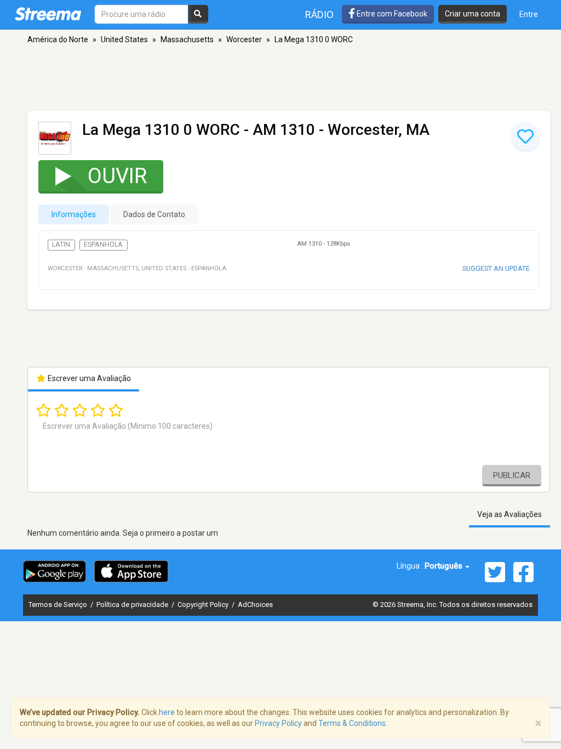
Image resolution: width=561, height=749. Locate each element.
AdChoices (255, 604)
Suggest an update (496, 268)
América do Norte (57, 39)
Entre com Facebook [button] (391, 13)
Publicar (511, 475)
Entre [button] (528, 14)
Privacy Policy (278, 723)
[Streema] (48, 13)
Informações (73, 214)
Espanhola (103, 244)
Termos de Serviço (58, 604)
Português (444, 565)
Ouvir (117, 176)
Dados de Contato (154, 214)
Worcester (244, 39)
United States (124, 39)
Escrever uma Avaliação (88, 378)
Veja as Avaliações (509, 514)
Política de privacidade (133, 604)
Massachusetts (187, 39)
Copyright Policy (204, 604)
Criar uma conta (472, 13)
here (167, 712)
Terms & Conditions (352, 723)
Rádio (319, 14)
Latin (61, 244)
